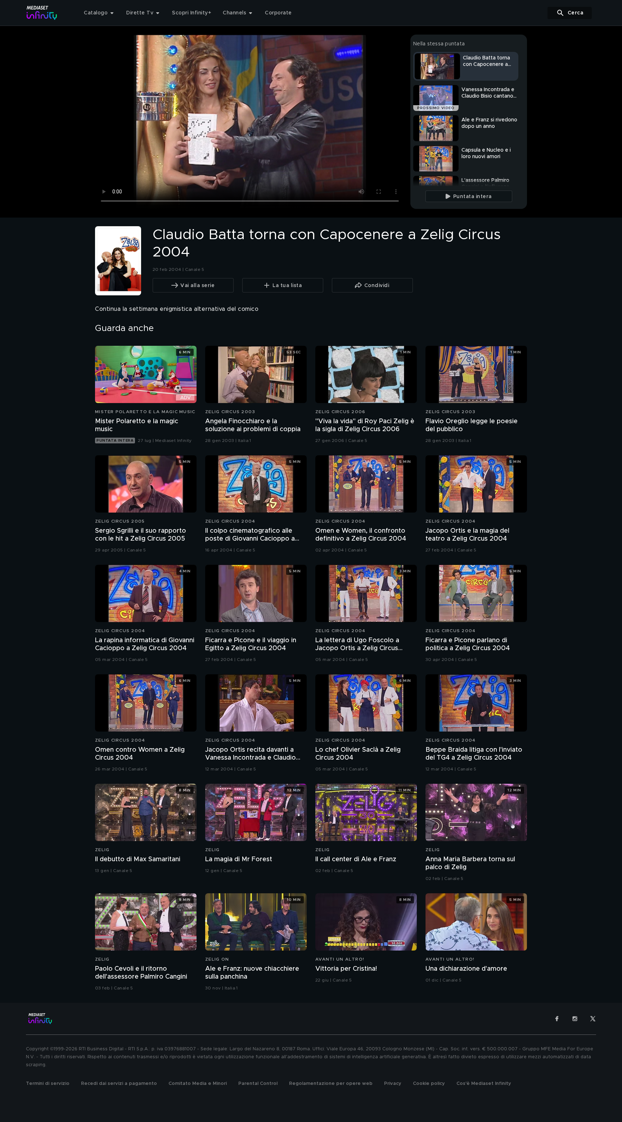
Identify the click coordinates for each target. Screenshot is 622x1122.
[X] (593, 1018)
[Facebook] (557, 1018)
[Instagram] (575, 1018)
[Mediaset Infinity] (42, 12)
